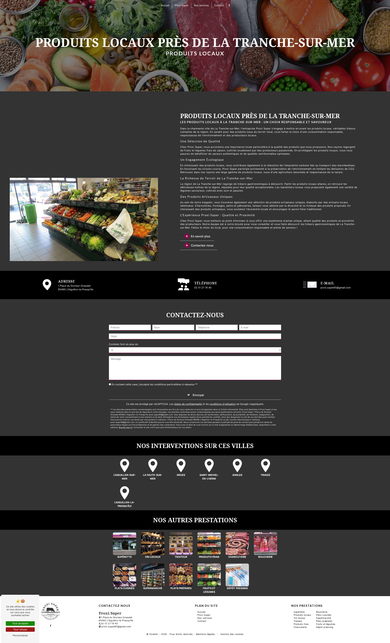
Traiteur (298, 621)
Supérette (299, 612)
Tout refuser (20, 629)
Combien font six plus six (123, 344)
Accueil (165, 5)
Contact (219, 5)
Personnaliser (20, 635)
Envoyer (198, 395)
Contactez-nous (202, 245)
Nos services (201, 5)
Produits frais (301, 624)
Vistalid (153, 634)
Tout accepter (20, 623)
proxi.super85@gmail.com (336, 287)
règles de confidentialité (188, 404)
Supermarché (323, 618)
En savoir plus (200, 236)
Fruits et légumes (325, 624)
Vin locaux (299, 618)
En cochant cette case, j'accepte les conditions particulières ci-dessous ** (155, 384)
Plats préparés (324, 621)
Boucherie (321, 612)
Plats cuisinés (324, 615)
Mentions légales (205, 634)
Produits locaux (302, 615)
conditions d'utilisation (223, 404)
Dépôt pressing (324, 627)
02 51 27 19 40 (202, 287)
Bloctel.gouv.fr (125, 427)
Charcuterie (300, 627)
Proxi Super (181, 5)
